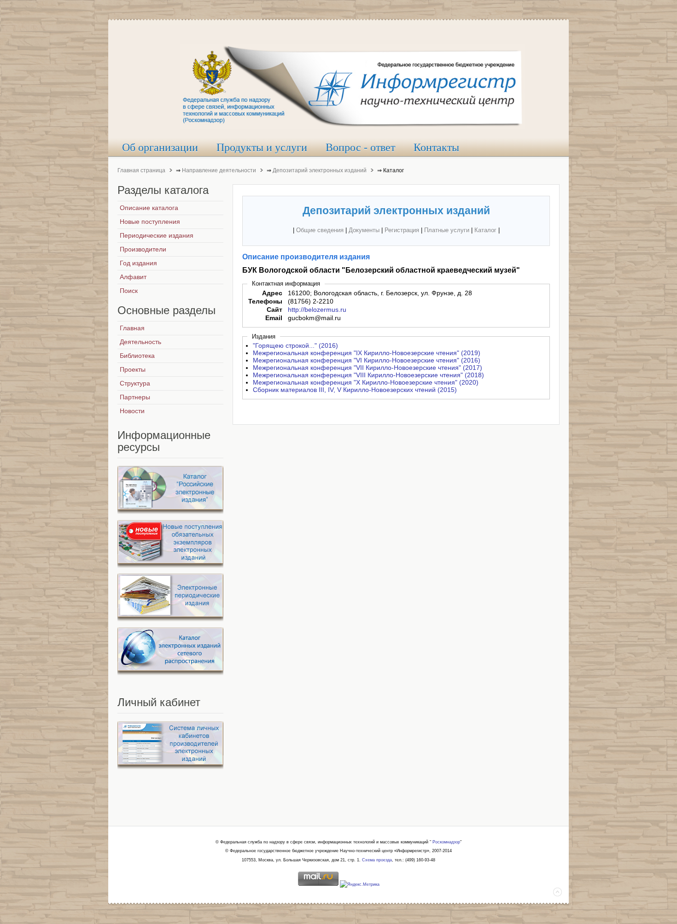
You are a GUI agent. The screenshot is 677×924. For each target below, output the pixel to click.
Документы (364, 230)
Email (273, 318)
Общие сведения (320, 230)
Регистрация (402, 230)
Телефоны (265, 301)
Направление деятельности (219, 170)
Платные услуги (446, 230)
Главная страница (141, 170)
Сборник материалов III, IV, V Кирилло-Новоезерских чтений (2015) (355, 389)
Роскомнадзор (446, 842)
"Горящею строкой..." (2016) (295, 345)
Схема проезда (377, 860)
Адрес (272, 293)
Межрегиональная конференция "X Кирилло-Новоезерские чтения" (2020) (366, 382)
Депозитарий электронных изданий (320, 170)
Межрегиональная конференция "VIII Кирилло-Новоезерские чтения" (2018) (368, 375)
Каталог (485, 230)
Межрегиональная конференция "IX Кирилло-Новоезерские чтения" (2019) (366, 353)
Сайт (274, 309)
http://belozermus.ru (317, 309)
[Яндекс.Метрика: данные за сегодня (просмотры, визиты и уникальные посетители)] (359, 884)
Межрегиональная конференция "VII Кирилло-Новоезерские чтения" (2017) (367, 367)
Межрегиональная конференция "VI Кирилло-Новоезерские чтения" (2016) (366, 360)
